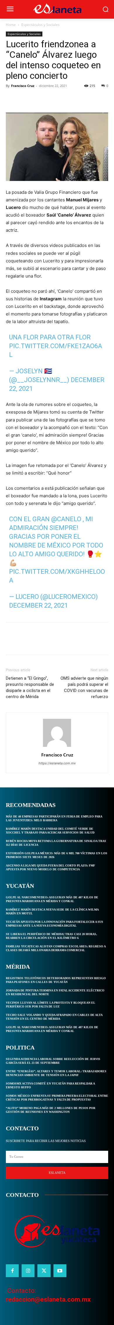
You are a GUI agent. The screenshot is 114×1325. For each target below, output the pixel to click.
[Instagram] (28, 1270)
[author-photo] (57, 746)
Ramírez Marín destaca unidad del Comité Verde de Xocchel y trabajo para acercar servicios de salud (50, 830)
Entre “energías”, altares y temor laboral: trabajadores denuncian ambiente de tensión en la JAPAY (56, 1073)
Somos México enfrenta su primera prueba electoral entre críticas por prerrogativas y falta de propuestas (57, 1097)
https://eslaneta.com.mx (57, 763)
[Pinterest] (38, 99)
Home (11, 24)
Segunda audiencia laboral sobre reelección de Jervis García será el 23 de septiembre (53, 1060)
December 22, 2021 (38, 605)
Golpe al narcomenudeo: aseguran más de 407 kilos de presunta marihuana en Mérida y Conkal (52, 899)
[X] (25, 99)
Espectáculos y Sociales (40, 24)
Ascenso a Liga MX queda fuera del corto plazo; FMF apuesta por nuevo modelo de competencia (50, 867)
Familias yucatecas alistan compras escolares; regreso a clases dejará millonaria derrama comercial (56, 948)
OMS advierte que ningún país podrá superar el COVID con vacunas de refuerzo (84, 687)
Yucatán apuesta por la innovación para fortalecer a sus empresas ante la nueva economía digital (54, 923)
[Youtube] (59, 1270)
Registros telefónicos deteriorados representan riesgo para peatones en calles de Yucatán (56, 980)
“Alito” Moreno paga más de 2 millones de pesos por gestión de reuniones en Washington (50, 1109)
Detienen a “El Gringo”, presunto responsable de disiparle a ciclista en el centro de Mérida (30, 687)
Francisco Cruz (22, 85)
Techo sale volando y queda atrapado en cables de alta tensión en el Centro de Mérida (54, 1016)
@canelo (66, 519)
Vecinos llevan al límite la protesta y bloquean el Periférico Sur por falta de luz (50, 1004)
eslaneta (57, 1172)
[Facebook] (12, 99)
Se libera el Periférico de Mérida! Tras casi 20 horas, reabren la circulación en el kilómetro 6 (51, 935)
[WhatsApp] (52, 99)
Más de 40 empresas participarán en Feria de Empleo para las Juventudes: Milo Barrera (54, 818)
